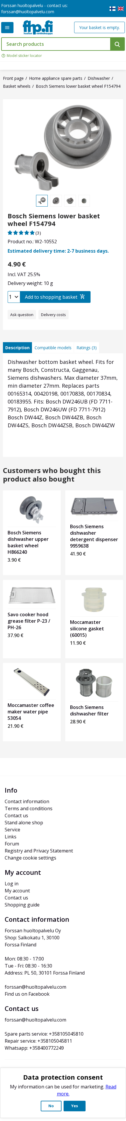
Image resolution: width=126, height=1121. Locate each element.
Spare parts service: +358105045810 (44, 1034)
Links (10, 836)
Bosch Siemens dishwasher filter (89, 710)
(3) (38, 233)
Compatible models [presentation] (53, 347)
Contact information (27, 801)
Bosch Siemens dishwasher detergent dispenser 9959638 (94, 536)
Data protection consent (63, 1077)
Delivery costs (53, 314)
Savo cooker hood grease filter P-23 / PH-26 (29, 621)
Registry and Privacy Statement (39, 850)
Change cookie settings (30, 858)
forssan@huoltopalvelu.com (27, 11)
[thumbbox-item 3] (70, 201)
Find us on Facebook (27, 994)
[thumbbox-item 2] (56, 201)
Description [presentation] (17, 347)
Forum (12, 843)
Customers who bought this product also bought (52, 474)
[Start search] (117, 44)
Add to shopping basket (51, 297)
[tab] (17, 347)
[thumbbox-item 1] (42, 201)
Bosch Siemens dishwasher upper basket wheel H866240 (28, 542)
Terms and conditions (28, 808)
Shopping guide (22, 904)
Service (12, 829)
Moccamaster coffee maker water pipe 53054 (31, 711)
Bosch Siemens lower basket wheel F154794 (54, 219)
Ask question (21, 314)
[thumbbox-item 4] (84, 201)
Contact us (16, 815)
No (51, 1105)
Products (7, 28)
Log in (11, 883)
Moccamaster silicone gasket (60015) (87, 628)
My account (17, 890)
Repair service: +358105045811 (38, 1041)
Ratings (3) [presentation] (86, 347)
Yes (74, 1105)
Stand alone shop (24, 822)
